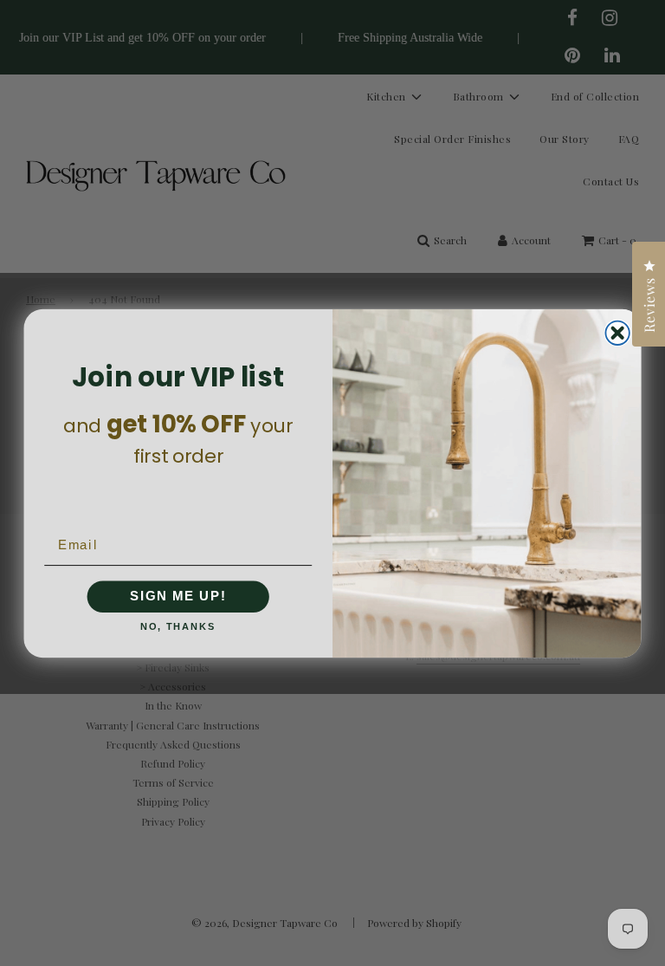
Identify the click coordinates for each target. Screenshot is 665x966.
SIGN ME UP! (178, 596)
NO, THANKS (178, 626)
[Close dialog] (617, 332)
